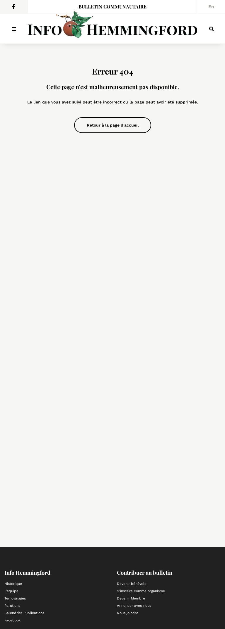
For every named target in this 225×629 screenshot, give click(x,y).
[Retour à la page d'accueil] (112, 27)
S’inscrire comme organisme (141, 591)
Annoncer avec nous (134, 606)
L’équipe (11, 591)
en (211, 6)
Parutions (12, 606)
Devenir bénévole (131, 584)
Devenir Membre (131, 598)
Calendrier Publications (24, 613)
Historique (13, 584)
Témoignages (15, 598)
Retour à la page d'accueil (113, 125)
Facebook (12, 620)
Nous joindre (127, 613)
